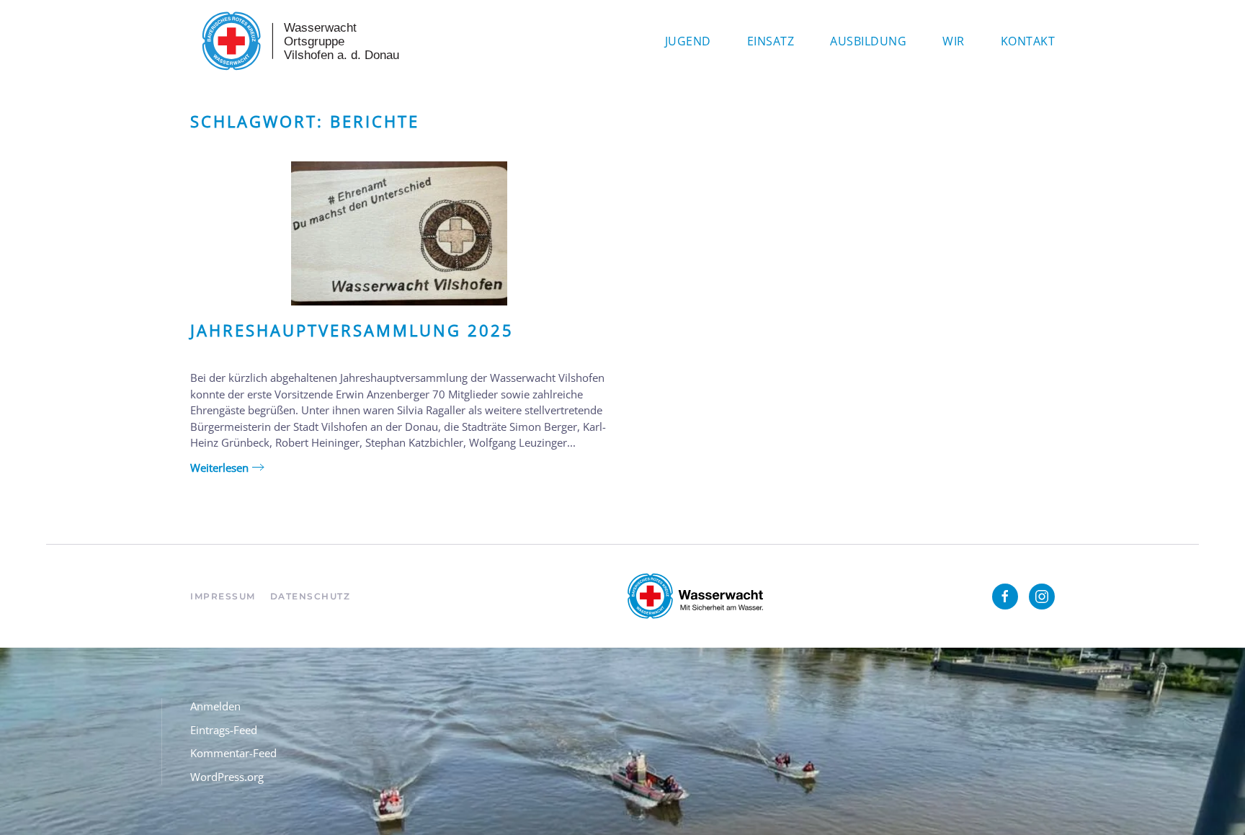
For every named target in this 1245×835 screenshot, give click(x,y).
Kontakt (1028, 41)
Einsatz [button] (771, 41)
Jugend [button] (688, 41)
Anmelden (215, 706)
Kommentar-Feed (233, 753)
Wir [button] (953, 41)
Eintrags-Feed (223, 730)
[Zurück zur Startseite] (298, 41)
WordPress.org (227, 776)
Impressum (223, 596)
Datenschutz (310, 596)
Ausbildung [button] (868, 41)
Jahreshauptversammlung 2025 (352, 330)
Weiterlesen (219, 467)
